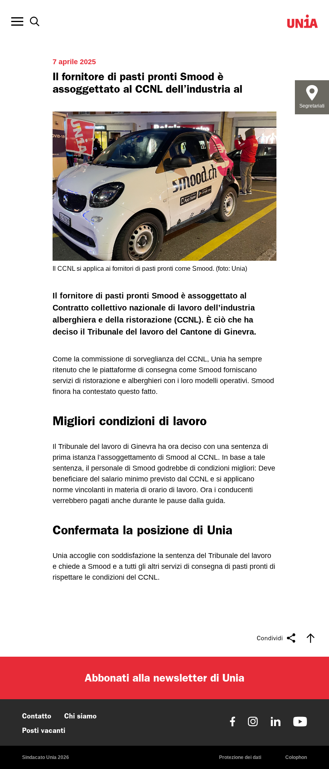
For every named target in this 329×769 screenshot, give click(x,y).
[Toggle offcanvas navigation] (17, 21)
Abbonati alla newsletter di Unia (164, 677)
